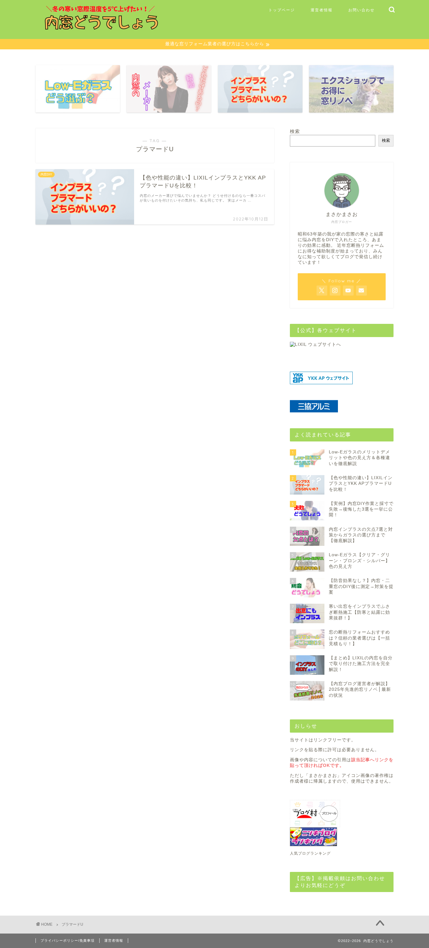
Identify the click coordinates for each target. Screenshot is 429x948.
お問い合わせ (361, 10)
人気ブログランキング (310, 853)
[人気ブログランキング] (342, 836)
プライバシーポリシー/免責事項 (68, 940)
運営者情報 (322, 10)
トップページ (282, 10)
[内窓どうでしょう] (103, 29)
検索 (295, 131)
